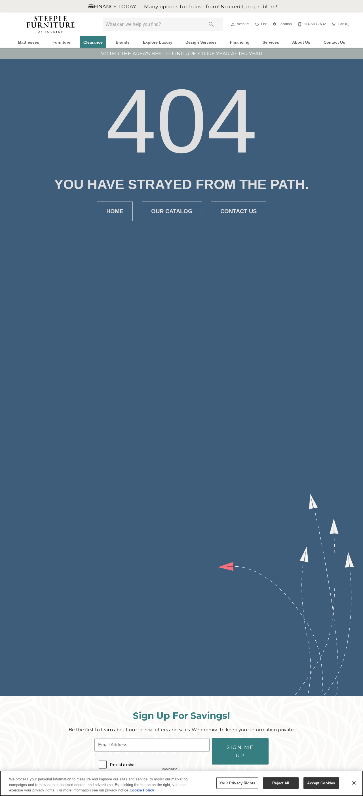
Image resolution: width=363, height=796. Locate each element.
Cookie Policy (142, 790)
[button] (232, 24)
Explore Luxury (157, 42)
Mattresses (28, 42)
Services (271, 42)
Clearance (93, 42)
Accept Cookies (321, 783)
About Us (301, 42)
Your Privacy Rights (237, 783)
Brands (123, 42)
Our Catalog (172, 211)
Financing (240, 42)
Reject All (280, 783)
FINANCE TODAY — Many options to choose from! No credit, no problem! (184, 6)
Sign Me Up (240, 751)
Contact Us (334, 42)
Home (114, 211)
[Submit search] (211, 24)
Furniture (61, 42)
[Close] (354, 783)
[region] (181, 783)
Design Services (201, 42)
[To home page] (50, 24)
